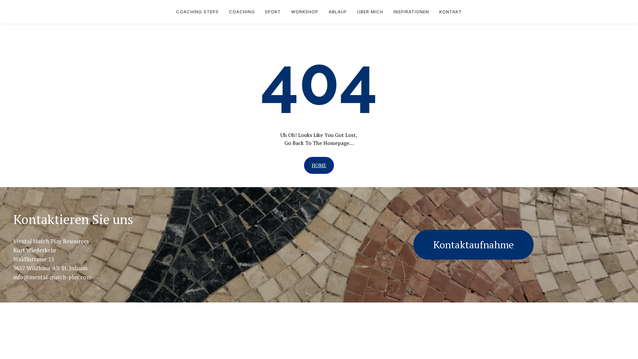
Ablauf (338, 11)
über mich (370, 11)
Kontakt (450, 11)
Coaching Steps (197, 11)
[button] (319, 165)
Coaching (242, 11)
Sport (273, 11)
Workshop (304, 11)
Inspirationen (411, 11)
